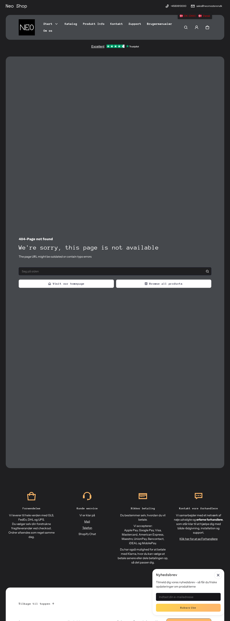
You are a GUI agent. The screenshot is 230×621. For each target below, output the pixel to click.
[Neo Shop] (27, 27)
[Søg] (207, 271)
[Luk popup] (218, 575)
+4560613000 (178, 5)
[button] (186, 27)
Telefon (87, 528)
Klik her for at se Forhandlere (199, 539)
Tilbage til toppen (34, 603)
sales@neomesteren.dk (209, 5)
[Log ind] (197, 27)
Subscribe (188, 607)
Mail (87, 521)
